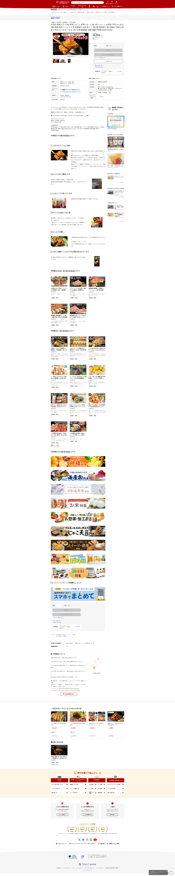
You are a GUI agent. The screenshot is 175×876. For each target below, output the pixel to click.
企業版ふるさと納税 (114, 843)
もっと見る (120, 182)
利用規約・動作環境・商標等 (112, 868)
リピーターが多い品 (56, 788)
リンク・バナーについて (77, 868)
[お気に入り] (171, 873)
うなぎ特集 (91, 784)
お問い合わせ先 (99, 67)
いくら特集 (100, 784)
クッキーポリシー (100, 868)
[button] (66, 277)
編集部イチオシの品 (74, 784)
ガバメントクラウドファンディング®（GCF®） (83, 843)
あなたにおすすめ (82, 6)
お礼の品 (56, 6)
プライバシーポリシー (89, 868)
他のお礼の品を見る (66, 96)
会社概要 (58, 868)
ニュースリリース (66, 868)
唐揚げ (65, 636)
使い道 (96, 6)
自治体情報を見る (69, 694)
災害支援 (102, 843)
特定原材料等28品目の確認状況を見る (70, 91)
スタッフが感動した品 (74, 788)
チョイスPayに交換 (111, 788)
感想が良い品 (54, 792)
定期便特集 (100, 792)
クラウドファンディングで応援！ (114, 784)
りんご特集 (91, 788)
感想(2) (54, 732)
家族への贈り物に (111, 792)
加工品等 (58, 634)
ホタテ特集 (100, 788)
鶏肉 (60, 636)
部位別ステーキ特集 (91, 793)
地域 (66, 6)
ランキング (73, 6)
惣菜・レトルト (67, 634)
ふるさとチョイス (62, 843)
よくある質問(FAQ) (87, 814)
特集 (89, 6)
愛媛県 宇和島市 (55, 764)
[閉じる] (166, 871)
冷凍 (74, 634)
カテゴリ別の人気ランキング (57, 784)
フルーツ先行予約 (73, 792)
